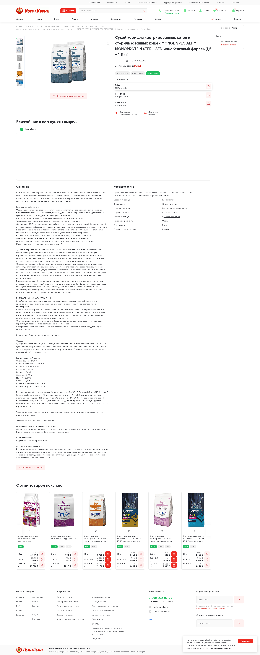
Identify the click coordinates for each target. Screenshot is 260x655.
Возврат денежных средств (70, 619)
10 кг (68, 546)
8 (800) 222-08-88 (160, 598)
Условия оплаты (64, 610)
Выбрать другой (228, 45)
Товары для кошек (34, 26)
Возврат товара (64, 615)
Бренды (237, 19)
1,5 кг (62, 546)
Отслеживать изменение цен (70, 96)
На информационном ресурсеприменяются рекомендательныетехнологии (108, 631)
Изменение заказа (101, 597)
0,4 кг (54, 546)
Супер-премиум (169, 204)
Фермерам (116, 19)
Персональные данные (103, 610)
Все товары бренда (128, 66)
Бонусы (95, 624)
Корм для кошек (52, 26)
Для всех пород (169, 212)
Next (19, 88)
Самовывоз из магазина (67, 606)
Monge (80, 26)
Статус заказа (99, 601)
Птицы (75, 19)
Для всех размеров (171, 217)
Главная (19, 26)
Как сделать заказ (65, 597)
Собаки (19, 19)
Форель (165, 221)
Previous (19, 36)
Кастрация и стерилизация (174, 208)
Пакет (165, 225)
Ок (239, 623)
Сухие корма (68, 26)
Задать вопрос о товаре (31, 467)
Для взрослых (168, 200)
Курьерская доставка (67, 601)
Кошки (39, 19)
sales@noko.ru (161, 607)
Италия (165, 229)
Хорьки (158, 19)
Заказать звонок (172, 13)
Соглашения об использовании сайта (211, 608)
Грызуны (94, 19)
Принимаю (246, 641)
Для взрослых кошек (95, 26)
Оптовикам (97, 619)
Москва (191, 11)
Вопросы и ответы (101, 615)
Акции (218, 19)
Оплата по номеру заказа (105, 606)
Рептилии (138, 19)
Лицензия (96, 639)
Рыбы (56, 19)
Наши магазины (162, 611)
